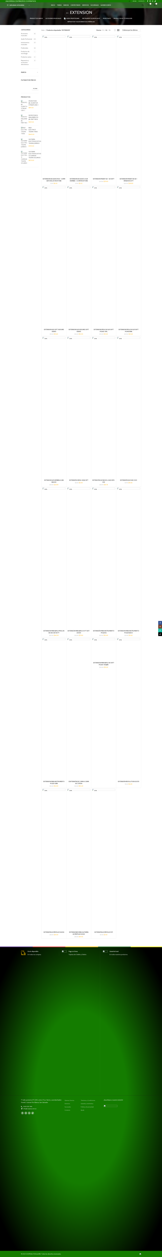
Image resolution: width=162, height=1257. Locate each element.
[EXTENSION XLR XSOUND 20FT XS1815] (78, 257)
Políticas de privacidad (87, 1107)
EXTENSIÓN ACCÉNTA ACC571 (103, 932)
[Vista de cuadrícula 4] (118, 30)
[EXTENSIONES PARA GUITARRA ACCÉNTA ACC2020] (78, 859)
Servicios (67, 1103)
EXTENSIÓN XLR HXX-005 (128, 480)
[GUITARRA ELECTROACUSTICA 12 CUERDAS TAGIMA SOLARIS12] (24, 157)
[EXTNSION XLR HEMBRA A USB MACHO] (53, 407)
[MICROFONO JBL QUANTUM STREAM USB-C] (24, 105)
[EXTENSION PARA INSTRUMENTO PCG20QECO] (128, 558)
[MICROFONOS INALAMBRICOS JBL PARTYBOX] (24, 119)
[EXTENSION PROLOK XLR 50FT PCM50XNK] (128, 257)
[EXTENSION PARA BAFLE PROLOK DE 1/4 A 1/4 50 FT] (53, 558)
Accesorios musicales (24, 34)
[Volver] (67, 13)
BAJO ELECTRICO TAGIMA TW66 (33, 130)
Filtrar (35, 88)
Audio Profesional (26, 39)
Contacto (67, 1110)
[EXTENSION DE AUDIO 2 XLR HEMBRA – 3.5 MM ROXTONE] (78, 106)
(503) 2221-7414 (27, 1106)
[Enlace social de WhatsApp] (29, 1113)
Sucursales (68, 1107)
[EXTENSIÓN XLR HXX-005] (128, 407)
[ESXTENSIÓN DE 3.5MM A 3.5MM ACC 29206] (78, 709)
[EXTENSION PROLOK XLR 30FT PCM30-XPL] (103, 257)
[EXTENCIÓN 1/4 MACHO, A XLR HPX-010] (103, 407)
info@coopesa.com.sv (29, 1109)
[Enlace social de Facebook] (22, 1113)
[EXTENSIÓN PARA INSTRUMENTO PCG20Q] (103, 558)
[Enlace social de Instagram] (25, 1113)
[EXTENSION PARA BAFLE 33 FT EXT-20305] (78, 558)
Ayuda (82, 1110)
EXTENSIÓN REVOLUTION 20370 (128, 781)
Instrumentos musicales (25, 43)
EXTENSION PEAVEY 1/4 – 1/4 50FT (103, 179)
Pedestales (24, 48)
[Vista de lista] (115, 30)
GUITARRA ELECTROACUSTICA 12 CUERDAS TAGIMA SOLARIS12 (35, 154)
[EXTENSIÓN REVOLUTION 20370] (128, 709)
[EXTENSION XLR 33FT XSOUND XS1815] (53, 257)
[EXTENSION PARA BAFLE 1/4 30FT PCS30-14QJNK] (103, 649)
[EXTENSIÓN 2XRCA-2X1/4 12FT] (78, 407)
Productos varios (26, 57)
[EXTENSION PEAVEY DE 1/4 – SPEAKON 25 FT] (128, 106)
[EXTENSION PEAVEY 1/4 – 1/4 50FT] (103, 106)
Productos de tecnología (25, 52)
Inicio (43, 30)
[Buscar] (143, 5)
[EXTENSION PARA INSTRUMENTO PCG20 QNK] (53, 709)
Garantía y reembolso (87, 1103)
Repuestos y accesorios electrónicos (25, 62)
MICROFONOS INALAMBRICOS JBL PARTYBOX (33, 117)
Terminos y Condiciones (88, 1100)
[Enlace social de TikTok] (32, 1113)
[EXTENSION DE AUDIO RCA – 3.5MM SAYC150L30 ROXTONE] (53, 106)
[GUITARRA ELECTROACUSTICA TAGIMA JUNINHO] (24, 143)
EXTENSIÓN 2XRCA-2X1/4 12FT (78, 480)
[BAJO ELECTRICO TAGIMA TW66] (24, 131)
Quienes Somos (69, 1100)
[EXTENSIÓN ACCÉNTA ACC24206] (53, 859)
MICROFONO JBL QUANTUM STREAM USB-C (33, 103)
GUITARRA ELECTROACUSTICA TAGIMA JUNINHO (35, 141)
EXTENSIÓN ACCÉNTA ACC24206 (54, 932)
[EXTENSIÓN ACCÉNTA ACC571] (103, 859)
